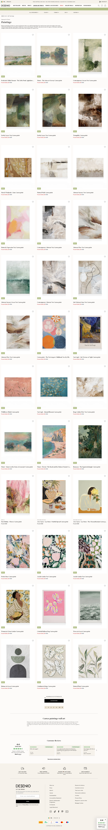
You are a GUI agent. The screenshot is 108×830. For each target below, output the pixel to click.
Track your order (79, 790)
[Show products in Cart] (105, 5)
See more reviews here (54, 759)
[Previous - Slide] (27, 750)
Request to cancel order (81, 800)
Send (27, 801)
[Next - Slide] (96, 750)
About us (52, 785)
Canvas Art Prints (38, 5)
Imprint (51, 790)
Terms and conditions (80, 793)
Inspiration (78, 5)
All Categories (33, 12)
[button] (102, 823)
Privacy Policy (25, 804)
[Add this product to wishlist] (33, 35)
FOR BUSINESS (87, 5)
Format (56, 12)
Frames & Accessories (51, 5)
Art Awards (52, 804)
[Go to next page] (62, 707)
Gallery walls (69, 5)
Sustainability (53, 795)
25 (59, 707)
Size (66, 12)
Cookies (77, 795)
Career (51, 793)
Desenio (58, 825)
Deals (61, 5)
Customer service (79, 788)
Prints (29, 5)
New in (24, 5)
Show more (53, 700)
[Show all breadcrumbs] (2, 16)
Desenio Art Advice (79, 785)
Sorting (75, 12)
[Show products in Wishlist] (102, 5)
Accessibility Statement (55, 798)
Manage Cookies (79, 803)
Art (7, 16)
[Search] (98, 6)
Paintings (11, 16)
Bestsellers (16, 5)
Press (51, 788)
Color (45, 12)
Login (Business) (54, 807)
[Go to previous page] (45, 707)
